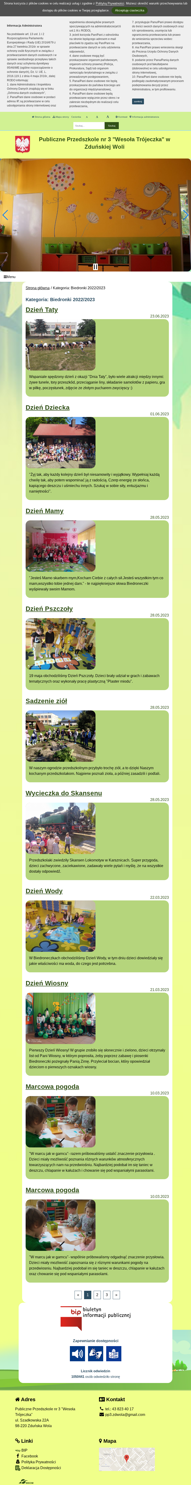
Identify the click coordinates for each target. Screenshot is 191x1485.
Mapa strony (62, 117)
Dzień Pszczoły (49, 608)
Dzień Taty (42, 309)
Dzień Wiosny (47, 983)
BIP (23, 1450)
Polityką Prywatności (110, 3)
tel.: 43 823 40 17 (119, 1409)
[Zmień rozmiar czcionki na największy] (107, 117)
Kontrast (122, 117)
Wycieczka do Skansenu (64, 793)
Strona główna (42, 117)
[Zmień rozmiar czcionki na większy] (97, 117)
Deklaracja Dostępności (40, 1468)
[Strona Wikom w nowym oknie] (26, 1481)
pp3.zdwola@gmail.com (124, 1415)
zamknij (138, 101)
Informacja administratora (145, 117)
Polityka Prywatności (38, 1462)
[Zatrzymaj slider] (95, 267)
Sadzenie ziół (46, 701)
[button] (5, 215)
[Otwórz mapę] (127, 1459)
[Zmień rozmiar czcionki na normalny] (87, 117)
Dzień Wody (44, 891)
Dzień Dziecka (48, 407)
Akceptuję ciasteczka (129, 10)
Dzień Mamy (45, 511)
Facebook (29, 1456)
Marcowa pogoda (52, 1086)
